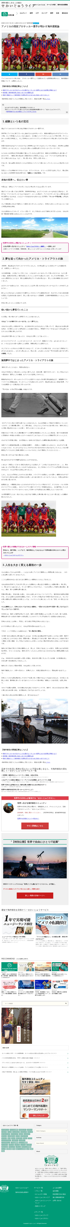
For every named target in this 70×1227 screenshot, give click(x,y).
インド (9, 1132)
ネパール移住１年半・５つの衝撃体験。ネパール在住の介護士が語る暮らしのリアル (29, 1053)
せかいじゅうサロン (41, 1218)
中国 (14, 1149)
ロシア (3, 1149)
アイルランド (5, 1129)
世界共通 (11, 15)
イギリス (29, 1129)
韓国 (32, 1149)
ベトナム (23, 1144)
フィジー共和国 (23, 1142)
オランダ (30, 1132)
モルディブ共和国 (26, 1146)
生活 (57, 13)
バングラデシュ (6, 1142)
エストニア (23, 1132)
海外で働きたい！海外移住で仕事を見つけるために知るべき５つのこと (26, 95)
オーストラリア (6, 1134)
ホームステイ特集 (41, 1194)
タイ (9, 1138)
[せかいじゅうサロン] (35, 1093)
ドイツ (30, 1138)
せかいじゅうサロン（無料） (35, 246)
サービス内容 (51, 4)
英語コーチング (40, 1206)
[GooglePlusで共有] (43, 74)
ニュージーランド (6, 1140)
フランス (11, 1144)
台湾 (28, 1149)
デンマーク (19, 1138)
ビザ (37, 13)
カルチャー (23, 13)
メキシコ (18, 1146)
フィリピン (4, 1144)
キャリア (44, 13)
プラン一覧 (38, 1191)
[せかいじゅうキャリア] (35, 1118)
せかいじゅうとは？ (22, 1188)
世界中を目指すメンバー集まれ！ (28, 818)
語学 (31, 13)
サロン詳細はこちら (35, 826)
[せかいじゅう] (51, 1160)
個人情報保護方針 (58, 1197)
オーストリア (14, 1134)
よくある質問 (57, 1188)
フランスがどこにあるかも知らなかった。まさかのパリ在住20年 (23, 1062)
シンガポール (11, 1136)
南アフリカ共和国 (20, 1149)
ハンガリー (22, 1140)
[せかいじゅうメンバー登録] (16, 1043)
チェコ (13, 1138)
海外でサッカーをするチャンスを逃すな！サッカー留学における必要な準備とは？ (30, 90)
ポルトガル (4, 1146)
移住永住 (65, 13)
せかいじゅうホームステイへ (14, 555)
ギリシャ (4, 1136)
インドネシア (16, 1132)
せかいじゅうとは (39, 4)
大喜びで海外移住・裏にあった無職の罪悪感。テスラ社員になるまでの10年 (27, 1072)
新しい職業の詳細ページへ (35, 895)
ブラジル (17, 1144)
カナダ (21, 1134)
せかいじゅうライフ (41, 1215)
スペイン (4, 1138)
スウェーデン (24, 1136)
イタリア (4, 1132)
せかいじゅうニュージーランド (43, 1202)
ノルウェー (15, 1140)
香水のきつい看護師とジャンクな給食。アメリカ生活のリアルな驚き (25, 1067)
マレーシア (11, 1146)
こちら (48, 99)
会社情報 (56, 1191)
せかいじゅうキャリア (42, 1197)
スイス (17, 1136)
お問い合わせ (57, 1200)
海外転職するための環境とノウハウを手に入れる (21, 111)
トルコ (25, 1138)
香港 (3, 1151)
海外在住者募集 (63, 4)
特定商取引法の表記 (59, 1194)
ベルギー (29, 1144)
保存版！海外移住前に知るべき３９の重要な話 (18, 92)
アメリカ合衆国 (14, 1129)
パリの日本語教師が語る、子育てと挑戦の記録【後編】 (21, 1058)
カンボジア (27, 1134)
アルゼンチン (22, 1129)
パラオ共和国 (14, 1142)
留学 (51, 13)
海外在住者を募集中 (22, 1192)
